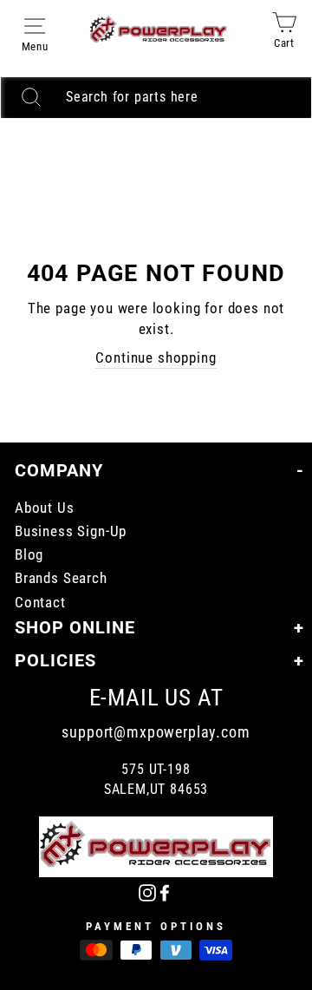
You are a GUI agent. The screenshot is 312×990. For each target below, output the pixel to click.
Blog (29, 555)
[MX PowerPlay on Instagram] (147, 892)
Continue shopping (155, 358)
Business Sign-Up (71, 531)
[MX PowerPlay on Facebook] (164, 892)
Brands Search (61, 578)
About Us (45, 508)
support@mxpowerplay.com (156, 732)
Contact (40, 602)
